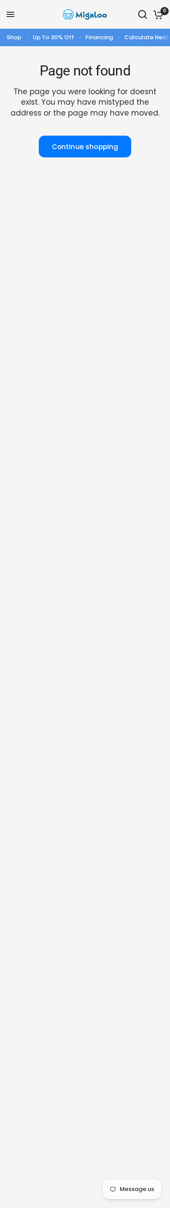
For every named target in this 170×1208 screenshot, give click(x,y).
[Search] (142, 14)
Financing (99, 37)
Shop (14, 37)
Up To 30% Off (53, 37)
